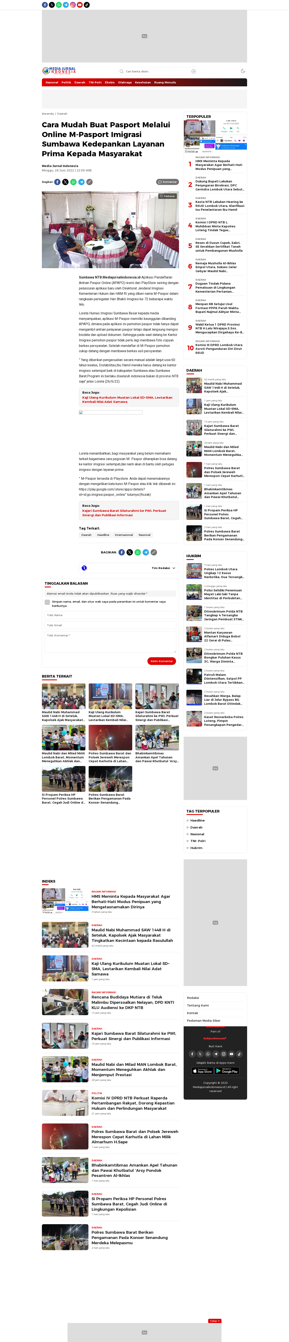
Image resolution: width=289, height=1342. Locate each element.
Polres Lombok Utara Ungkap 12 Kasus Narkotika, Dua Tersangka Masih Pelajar (224, 575)
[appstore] (202, 1070)
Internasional (124, 535)
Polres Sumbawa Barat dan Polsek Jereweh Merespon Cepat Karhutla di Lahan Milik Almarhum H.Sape (110, 759)
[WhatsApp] (73, 182)
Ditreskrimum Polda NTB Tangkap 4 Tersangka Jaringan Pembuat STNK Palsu (223, 617)
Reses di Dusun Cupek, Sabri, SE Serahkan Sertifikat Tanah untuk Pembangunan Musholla (219, 246)
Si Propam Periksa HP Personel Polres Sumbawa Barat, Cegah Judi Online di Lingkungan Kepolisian (63, 800)
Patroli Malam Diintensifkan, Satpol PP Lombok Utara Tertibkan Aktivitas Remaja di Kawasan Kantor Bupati (223, 682)
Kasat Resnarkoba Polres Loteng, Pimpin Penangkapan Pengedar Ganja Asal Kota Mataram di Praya (224, 724)
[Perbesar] (110, 266)
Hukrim (196, 848)
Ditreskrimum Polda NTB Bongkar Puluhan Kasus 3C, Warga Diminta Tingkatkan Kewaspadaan (223, 661)
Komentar (170, 181)
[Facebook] (57, 182)
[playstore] (227, 1070)
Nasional (144, 535)
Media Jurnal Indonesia (60, 166)
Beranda (48, 113)
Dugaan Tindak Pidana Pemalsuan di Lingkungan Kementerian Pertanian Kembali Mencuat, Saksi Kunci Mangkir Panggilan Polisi (218, 291)
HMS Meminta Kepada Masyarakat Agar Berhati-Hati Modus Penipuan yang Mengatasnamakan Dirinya (131, 901)
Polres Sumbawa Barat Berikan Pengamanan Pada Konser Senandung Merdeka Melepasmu (110, 800)
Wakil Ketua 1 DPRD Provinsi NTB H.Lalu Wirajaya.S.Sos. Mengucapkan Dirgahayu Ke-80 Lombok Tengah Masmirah (219, 330)
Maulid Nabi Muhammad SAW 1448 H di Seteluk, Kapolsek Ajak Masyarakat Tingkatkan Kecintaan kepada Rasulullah (62, 719)
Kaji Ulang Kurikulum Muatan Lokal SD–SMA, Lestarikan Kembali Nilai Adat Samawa (127, 400)
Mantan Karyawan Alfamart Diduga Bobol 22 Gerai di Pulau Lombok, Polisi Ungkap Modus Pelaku (222, 640)
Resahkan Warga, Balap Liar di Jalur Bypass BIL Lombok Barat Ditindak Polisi (222, 701)
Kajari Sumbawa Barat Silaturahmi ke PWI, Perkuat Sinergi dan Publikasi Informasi (124, 513)
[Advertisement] (59, 334)
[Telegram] (81, 182)
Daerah (62, 113)
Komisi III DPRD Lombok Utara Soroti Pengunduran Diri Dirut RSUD (218, 349)
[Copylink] (89, 182)
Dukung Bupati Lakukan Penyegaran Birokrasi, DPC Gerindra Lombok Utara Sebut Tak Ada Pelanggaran (218, 187)
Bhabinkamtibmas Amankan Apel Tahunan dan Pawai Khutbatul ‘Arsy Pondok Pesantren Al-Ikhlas (157, 759)
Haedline (103, 535)
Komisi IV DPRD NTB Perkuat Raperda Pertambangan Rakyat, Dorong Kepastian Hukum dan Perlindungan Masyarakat (133, 1103)
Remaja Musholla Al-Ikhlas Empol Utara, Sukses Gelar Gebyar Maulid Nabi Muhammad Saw (216, 269)
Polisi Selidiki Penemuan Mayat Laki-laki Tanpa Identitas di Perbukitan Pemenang (223, 596)
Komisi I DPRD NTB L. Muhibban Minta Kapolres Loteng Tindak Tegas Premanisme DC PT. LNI (215, 228)
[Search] (193, 71)
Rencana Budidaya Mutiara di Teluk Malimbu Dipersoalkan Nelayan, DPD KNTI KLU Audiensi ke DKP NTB (133, 1002)
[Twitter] (65, 182)
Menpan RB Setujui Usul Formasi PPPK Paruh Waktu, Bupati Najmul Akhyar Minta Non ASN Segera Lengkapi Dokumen (217, 311)
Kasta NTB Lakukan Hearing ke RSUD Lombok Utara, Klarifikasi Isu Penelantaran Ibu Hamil (219, 205)
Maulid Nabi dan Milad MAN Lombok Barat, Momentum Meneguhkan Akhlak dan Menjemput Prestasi (63, 759)
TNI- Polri (197, 841)
